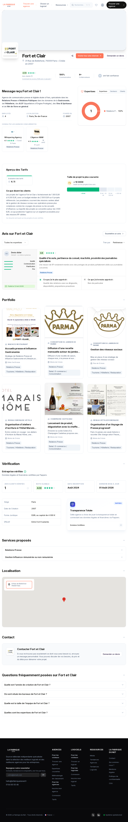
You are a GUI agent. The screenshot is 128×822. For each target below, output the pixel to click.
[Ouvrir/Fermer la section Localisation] (124, 571)
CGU (111, 783)
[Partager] (72, 55)
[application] (91, 111)
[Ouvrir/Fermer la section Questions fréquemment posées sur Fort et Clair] (124, 675)
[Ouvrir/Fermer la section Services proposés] (124, 540)
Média (92, 756)
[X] (93, 815)
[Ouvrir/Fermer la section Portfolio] (124, 300)
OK (43, 775)
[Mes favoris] (96, 5)
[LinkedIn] (99, 815)
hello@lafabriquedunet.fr (16, 781)
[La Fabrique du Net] (9, 5)
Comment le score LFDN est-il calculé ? (36, 79)
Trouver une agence (113, 5)
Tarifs (54, 799)
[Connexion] (102, 5)
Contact (112, 758)
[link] (90, 55)
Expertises (103, 91)
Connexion (56, 795)
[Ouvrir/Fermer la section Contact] (124, 637)
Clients (122, 91)
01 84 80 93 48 (12, 785)
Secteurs (113, 91)
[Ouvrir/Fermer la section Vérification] (124, 464)
